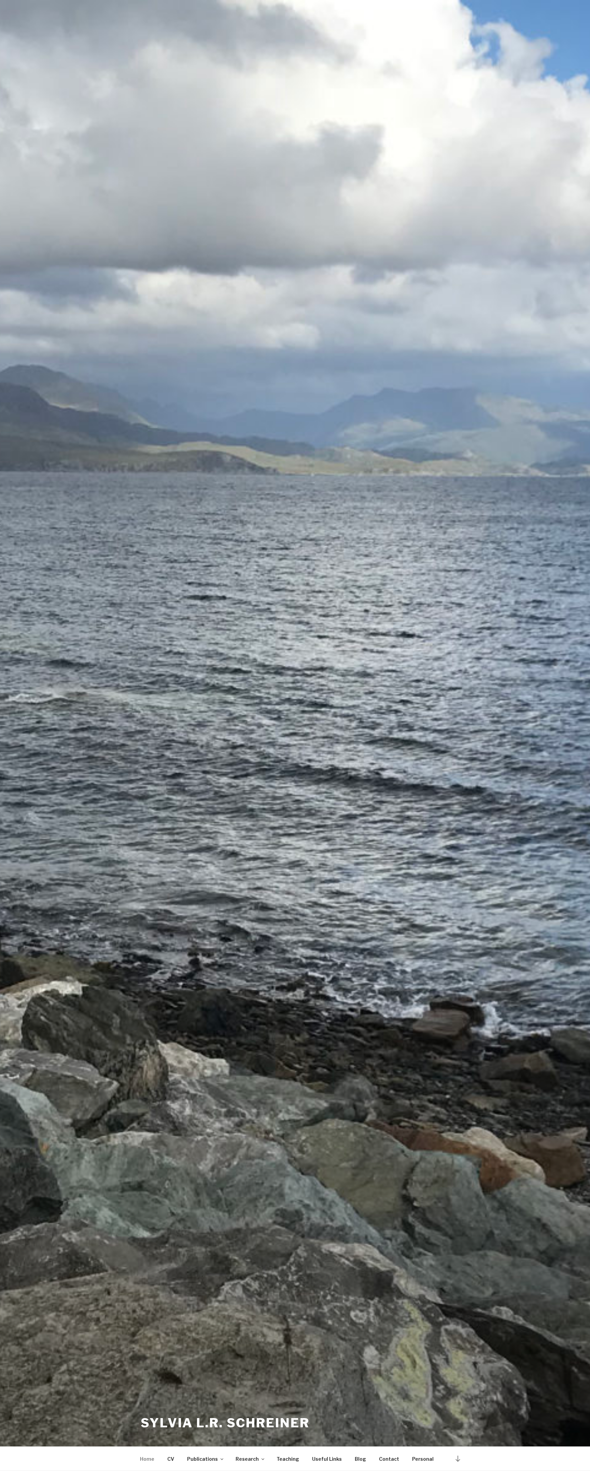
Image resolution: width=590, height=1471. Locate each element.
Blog (360, 1459)
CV (170, 1459)
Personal (423, 1459)
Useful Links (327, 1459)
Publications (202, 1459)
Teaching (288, 1459)
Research (247, 1459)
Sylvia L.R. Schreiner (225, 1422)
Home (147, 1459)
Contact (389, 1459)
